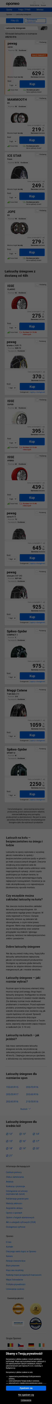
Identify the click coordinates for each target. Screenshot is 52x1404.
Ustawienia (26, 1400)
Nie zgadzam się (26, 1395)
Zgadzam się (26, 1388)
